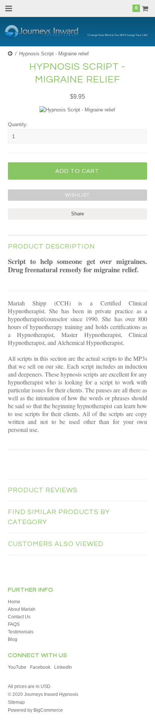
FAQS (14, 624)
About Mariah (21, 609)
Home (14, 601)
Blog (12, 639)
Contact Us (19, 616)
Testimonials (20, 632)
